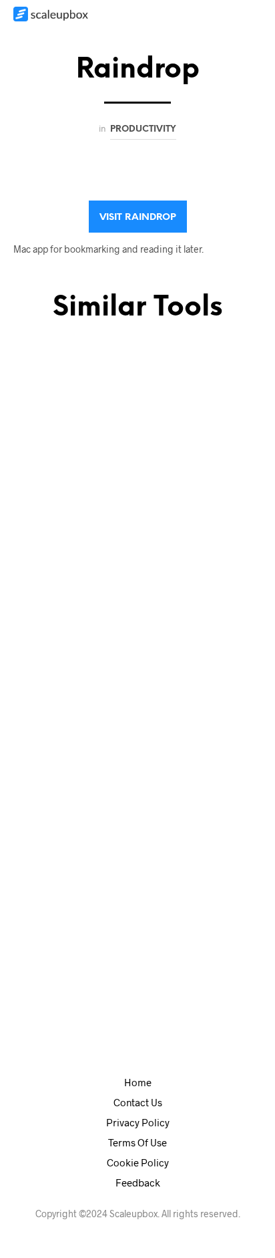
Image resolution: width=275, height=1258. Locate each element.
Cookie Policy (138, 1162)
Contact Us (137, 1102)
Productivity (143, 129)
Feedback (137, 1182)
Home (138, 1082)
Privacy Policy (138, 1122)
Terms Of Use (137, 1142)
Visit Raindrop (137, 218)
